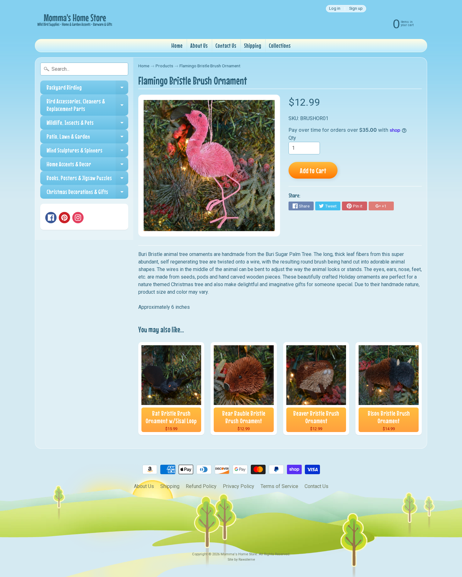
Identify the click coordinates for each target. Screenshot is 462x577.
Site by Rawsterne (241, 560)
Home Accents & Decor (87, 165)
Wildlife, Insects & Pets (87, 124)
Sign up (356, 9)
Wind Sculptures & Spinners (87, 152)
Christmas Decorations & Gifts (87, 193)
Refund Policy (201, 486)
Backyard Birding (87, 89)
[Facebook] (51, 217)
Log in (334, 9)
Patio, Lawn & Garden (87, 138)
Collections (280, 45)
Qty (292, 138)
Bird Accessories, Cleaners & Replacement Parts (87, 105)
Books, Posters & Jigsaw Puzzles (87, 179)
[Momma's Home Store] (74, 19)
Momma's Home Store (239, 554)
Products (164, 65)
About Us (199, 45)
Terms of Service (279, 486)
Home (177, 45)
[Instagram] (78, 217)
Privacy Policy (238, 486)
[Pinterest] (64, 217)
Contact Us (225, 45)
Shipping (252, 45)
